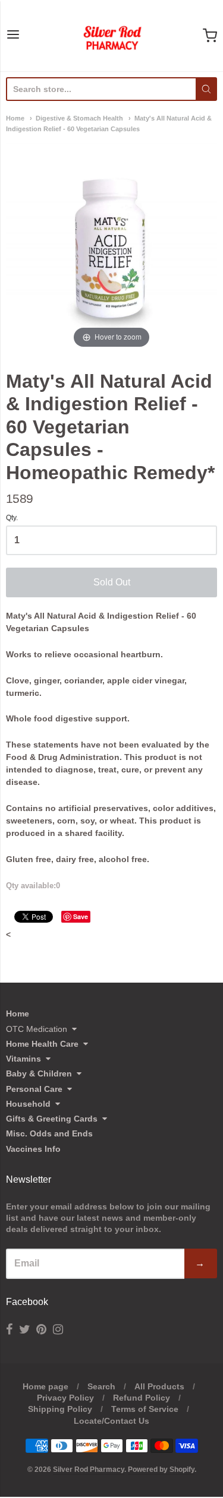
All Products (159, 1386)
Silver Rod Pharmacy (88, 1469)
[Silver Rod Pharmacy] (112, 35)
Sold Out (111, 582)
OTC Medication (36, 1029)
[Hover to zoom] (111, 245)
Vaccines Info (33, 1149)
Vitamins (23, 1058)
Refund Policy (141, 1397)
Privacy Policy (65, 1397)
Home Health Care (42, 1044)
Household (28, 1104)
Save (80, 916)
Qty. (12, 518)
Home (15, 118)
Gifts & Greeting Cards (52, 1118)
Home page (45, 1386)
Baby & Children (39, 1073)
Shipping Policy (60, 1409)
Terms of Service (144, 1409)
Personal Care (34, 1089)
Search (101, 1386)
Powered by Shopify (161, 1469)
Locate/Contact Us (111, 1421)
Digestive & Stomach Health (79, 118)
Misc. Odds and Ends (49, 1133)
